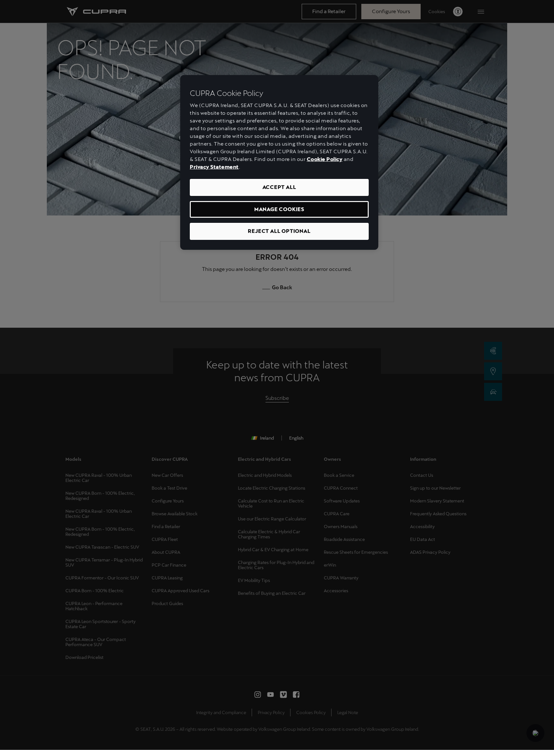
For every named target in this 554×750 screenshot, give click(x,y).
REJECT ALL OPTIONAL (279, 231)
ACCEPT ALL (279, 187)
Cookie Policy (325, 159)
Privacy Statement (214, 167)
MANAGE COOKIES (279, 209)
